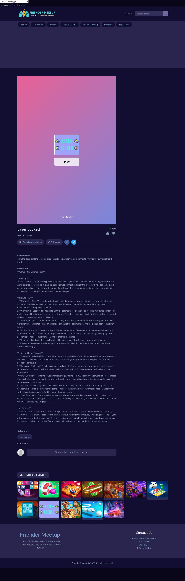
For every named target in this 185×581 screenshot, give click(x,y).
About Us (143, 544)
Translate (21, 5)
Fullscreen (55, 242)
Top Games (25, 437)
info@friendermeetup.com (144, 538)
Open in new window (32, 242)
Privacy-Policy (144, 548)
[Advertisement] (92, 49)
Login (128, 13)
